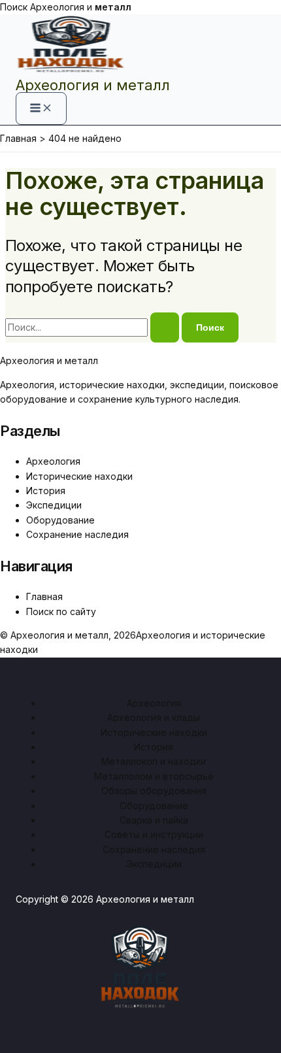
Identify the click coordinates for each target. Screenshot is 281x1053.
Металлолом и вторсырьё (154, 776)
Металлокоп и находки (153, 761)
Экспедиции (54, 504)
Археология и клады (153, 717)
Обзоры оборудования (154, 790)
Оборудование (60, 520)
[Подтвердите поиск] (164, 327)
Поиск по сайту (61, 611)
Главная (44, 596)
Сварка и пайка (154, 820)
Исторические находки (79, 476)
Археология (53, 461)
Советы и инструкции (154, 834)
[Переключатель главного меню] (41, 108)
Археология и (80, 6)
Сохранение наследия (77, 534)
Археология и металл (93, 84)
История (45, 490)
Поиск (13, 6)
